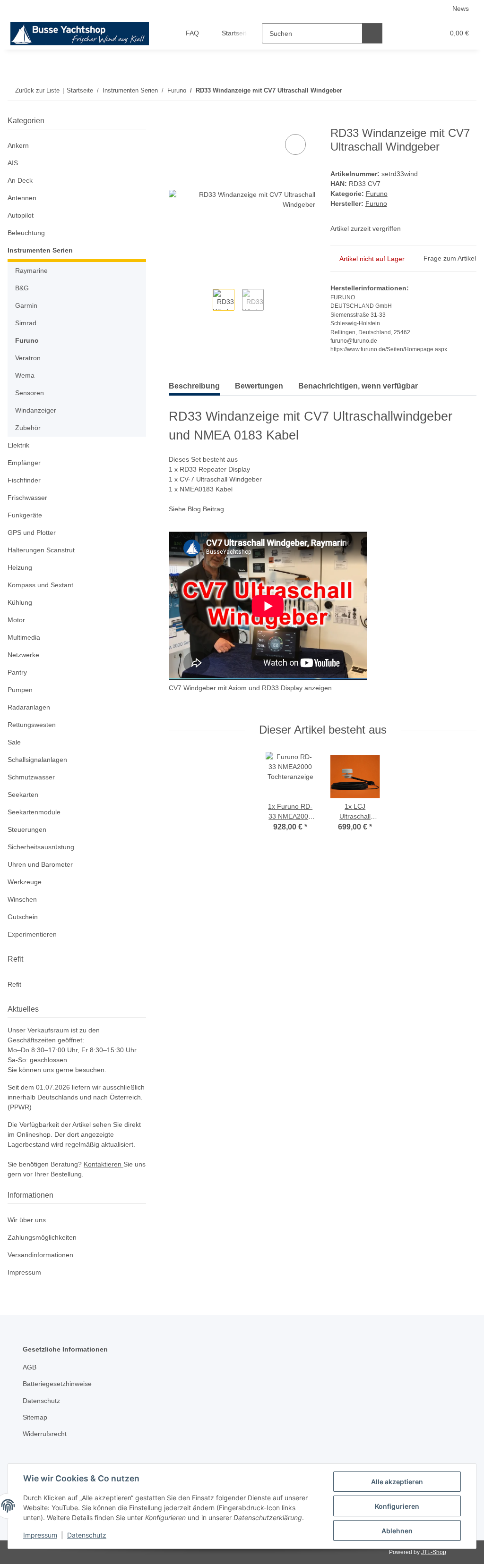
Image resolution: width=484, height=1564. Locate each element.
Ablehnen (397, 1531)
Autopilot (21, 215)
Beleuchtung (26, 233)
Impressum (40, 1535)
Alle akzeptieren (397, 1482)
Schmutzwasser (31, 777)
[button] (400, 33)
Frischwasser (27, 497)
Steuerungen (27, 829)
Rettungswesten (32, 724)
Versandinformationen (40, 1255)
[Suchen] (372, 33)
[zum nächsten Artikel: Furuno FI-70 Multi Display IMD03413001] (466, 90)
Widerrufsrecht (45, 1433)
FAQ (192, 33)
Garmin (26, 305)
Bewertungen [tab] (259, 386)
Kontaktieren (103, 1164)
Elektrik (18, 445)
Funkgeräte (25, 515)
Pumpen (20, 689)
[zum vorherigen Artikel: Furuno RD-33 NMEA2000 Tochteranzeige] (446, 90)
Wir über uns (27, 1220)
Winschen (22, 899)
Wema (25, 375)
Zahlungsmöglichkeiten (42, 1237)
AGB (29, 1367)
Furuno (377, 193)
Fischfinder (24, 480)
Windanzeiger (35, 410)
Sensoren (29, 393)
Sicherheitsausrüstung (41, 847)
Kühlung (20, 602)
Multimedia (24, 637)
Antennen (22, 198)
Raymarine (31, 270)
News (460, 8)
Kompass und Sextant (40, 585)
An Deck (20, 180)
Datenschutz (86, 1535)
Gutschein (23, 917)
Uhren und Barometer (40, 864)
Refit (14, 984)
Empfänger (24, 462)
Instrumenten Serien (40, 250)
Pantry (17, 672)
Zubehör (28, 427)
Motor (16, 620)
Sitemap (35, 1417)
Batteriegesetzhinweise (57, 1383)
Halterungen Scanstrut (41, 550)
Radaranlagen (29, 707)
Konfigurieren (397, 1506)
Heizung (20, 567)
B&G (22, 288)
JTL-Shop (433, 1552)
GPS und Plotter (32, 532)
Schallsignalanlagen (37, 759)
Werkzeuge (25, 882)
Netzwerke (23, 655)
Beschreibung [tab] (194, 386)
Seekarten (23, 794)
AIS (13, 163)
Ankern (18, 145)
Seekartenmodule (34, 812)
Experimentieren (32, 934)
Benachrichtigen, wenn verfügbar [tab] (358, 386)
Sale (14, 742)
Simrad (25, 323)
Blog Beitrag (206, 509)
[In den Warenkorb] (176, 121)
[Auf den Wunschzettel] (295, 144)
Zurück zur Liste (37, 90)
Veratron (28, 358)
